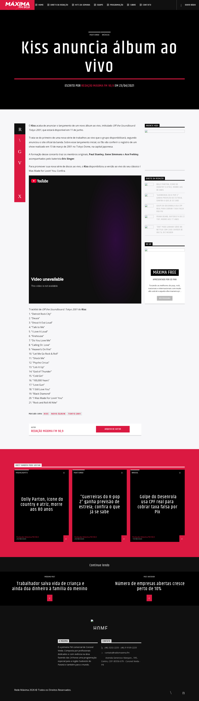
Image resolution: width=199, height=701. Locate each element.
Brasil (135, 472)
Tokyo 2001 (74, 413)
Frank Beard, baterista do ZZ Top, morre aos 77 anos (170, 218)
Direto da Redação (59, 5)
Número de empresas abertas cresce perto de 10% (150, 586)
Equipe (100, 5)
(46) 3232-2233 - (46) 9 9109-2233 (121, 647)
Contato (147, 5)
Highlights (22, 472)
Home (40, 5)
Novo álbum (58, 413)
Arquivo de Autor (113, 429)
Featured (94, 34)
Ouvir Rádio (190, 5)
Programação (116, 5)
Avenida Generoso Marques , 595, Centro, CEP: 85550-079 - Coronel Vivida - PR (120, 661)
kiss (46, 413)
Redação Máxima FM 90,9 (97, 85)
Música (105, 34)
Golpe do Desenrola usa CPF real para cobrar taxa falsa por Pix (170, 208)
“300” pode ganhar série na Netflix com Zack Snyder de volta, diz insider (169, 229)
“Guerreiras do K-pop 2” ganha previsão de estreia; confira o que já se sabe (169, 198)
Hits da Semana (82, 5)
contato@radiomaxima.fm (117, 652)
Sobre (133, 5)
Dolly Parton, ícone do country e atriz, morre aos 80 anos (169, 187)
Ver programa (164, 298)
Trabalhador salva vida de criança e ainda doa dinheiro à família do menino (50, 586)
